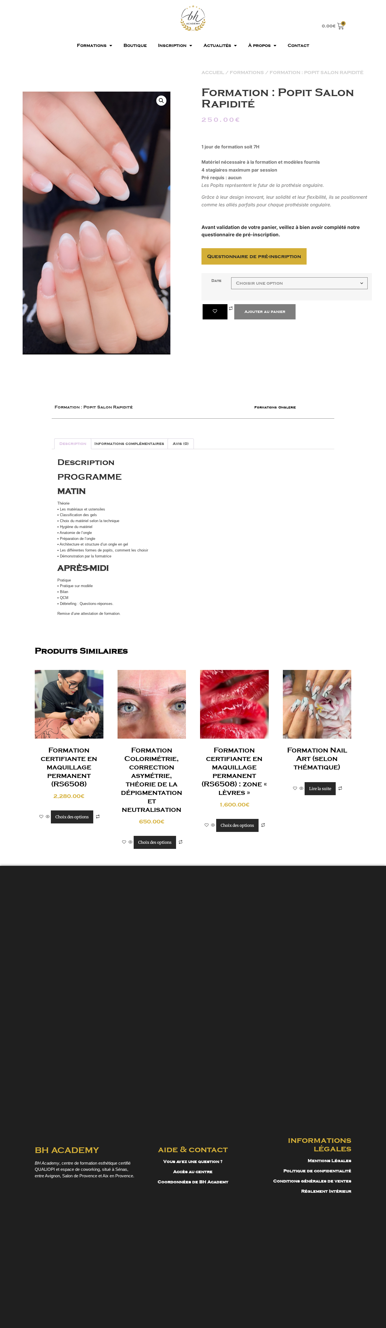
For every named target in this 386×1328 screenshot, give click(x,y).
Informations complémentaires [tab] (129, 444)
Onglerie (287, 407)
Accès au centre (192, 1171)
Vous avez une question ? (192, 1161)
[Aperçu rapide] (48, 817)
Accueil (212, 72)
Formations (92, 45)
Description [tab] (72, 444)
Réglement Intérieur (326, 1191)
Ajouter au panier (264, 312)
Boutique (135, 45)
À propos (259, 45)
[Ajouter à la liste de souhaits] (215, 311)
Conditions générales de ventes (312, 1181)
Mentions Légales (329, 1160)
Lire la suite (320, 788)
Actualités (217, 45)
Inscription (172, 45)
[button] (161, 101)
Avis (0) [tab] (181, 444)
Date (216, 281)
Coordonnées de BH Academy (193, 1182)
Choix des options (72, 816)
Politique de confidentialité (317, 1171)
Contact (298, 45)
